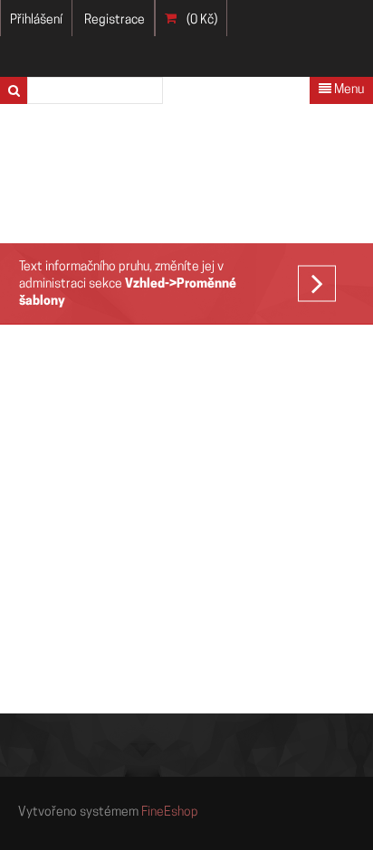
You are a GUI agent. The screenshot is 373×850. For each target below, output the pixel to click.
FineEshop (169, 812)
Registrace (114, 20)
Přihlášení (36, 20)
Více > (326, 286)
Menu (347, 90)
